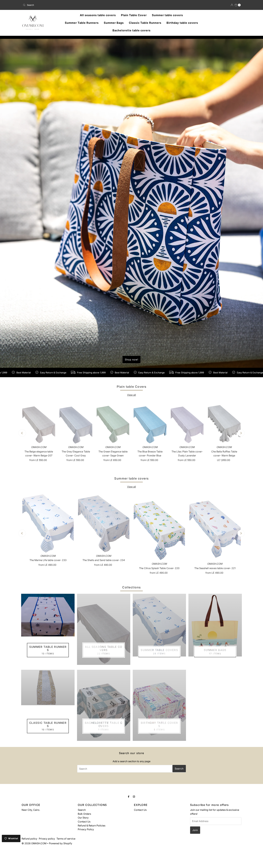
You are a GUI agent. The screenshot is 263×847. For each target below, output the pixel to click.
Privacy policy (47, 838)
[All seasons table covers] (103, 629)
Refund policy (29, 838)
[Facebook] (128, 797)
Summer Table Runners (82, 22)
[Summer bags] (215, 625)
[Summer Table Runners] (47, 615)
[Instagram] (134, 797)
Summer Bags (114, 22)
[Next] (240, 433)
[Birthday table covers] (159, 705)
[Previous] (22, 433)
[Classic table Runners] (47, 687)
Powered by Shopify (60, 843)
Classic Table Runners (145, 22)
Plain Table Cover (134, 15)
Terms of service (65, 838)
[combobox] (57, 5)
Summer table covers (167, 15)
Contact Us (84, 821)
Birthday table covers (182, 22)
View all (131, 394)
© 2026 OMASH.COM (34, 843)
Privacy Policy (86, 829)
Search (82, 809)
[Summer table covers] (159, 625)
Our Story (83, 817)
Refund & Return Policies (91, 825)
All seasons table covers (98, 15)
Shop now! (131, 359)
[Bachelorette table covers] (103, 705)
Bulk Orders (84, 813)
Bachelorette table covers (131, 30)
